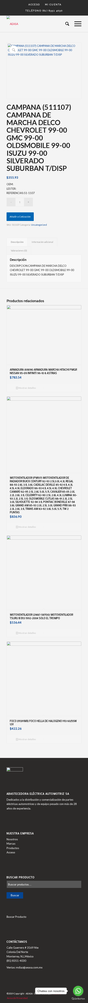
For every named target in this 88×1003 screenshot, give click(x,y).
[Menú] (75, 24)
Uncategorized (39, 224)
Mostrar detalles (27, 388)
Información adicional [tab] (42, 242)
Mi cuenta (53, 4)
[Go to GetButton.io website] (78, 998)
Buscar (15, 895)
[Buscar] (65, 24)
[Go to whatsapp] (78, 991)
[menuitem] (34, 5)
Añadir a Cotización (20, 216)
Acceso (34, 4)
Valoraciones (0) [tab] (19, 250)
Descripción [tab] (17, 242)
